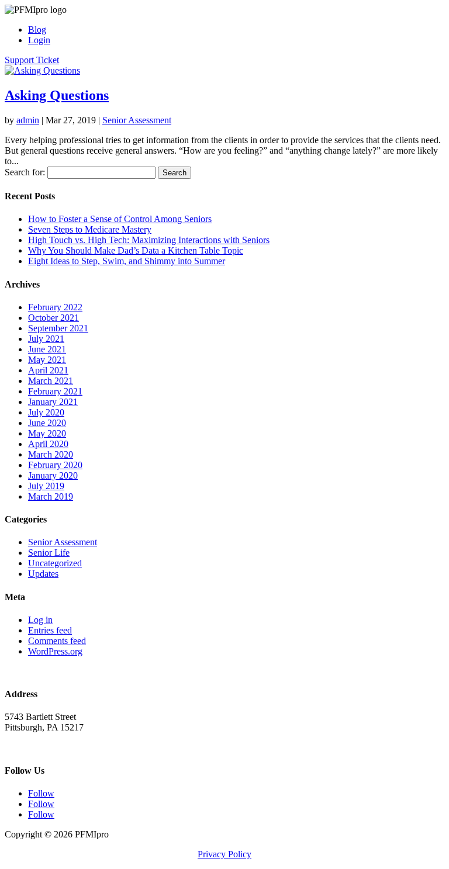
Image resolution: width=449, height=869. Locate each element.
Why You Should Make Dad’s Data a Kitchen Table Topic (135, 250)
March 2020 (50, 454)
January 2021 (53, 402)
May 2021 (47, 360)
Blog (37, 29)
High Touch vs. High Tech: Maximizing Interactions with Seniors (149, 240)
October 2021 (53, 318)
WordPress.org (55, 651)
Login (39, 40)
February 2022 (55, 307)
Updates (43, 574)
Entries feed (50, 630)
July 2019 (46, 486)
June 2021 (47, 349)
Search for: (25, 172)
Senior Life (49, 553)
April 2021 (48, 370)
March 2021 (50, 381)
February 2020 (55, 465)
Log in (40, 620)
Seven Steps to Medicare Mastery (89, 229)
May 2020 (47, 433)
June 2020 (47, 423)
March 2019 (50, 496)
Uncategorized (55, 563)
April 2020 (48, 444)
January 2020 (53, 475)
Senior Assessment (136, 120)
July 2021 (46, 339)
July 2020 (46, 412)
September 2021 (58, 328)
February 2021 (55, 391)
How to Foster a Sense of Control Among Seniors (120, 219)
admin (27, 120)
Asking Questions (57, 95)
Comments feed (57, 641)
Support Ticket (32, 60)
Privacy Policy (224, 854)
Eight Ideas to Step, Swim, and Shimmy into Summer (126, 261)
